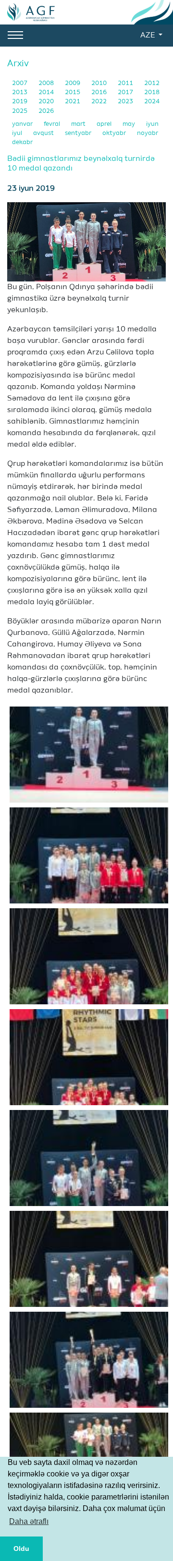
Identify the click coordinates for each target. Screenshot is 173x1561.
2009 (73, 83)
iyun (152, 124)
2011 (126, 83)
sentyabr (79, 133)
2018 (152, 92)
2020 (46, 101)
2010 (99, 83)
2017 (126, 92)
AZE (148, 35)
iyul (18, 133)
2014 (46, 92)
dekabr (22, 142)
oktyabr (114, 133)
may (129, 124)
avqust (44, 133)
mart (79, 124)
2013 (20, 92)
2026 (46, 111)
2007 (20, 83)
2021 (73, 101)
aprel (105, 124)
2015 (73, 92)
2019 (20, 101)
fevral (53, 124)
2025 (20, 111)
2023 (126, 101)
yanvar (23, 124)
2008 (46, 83)
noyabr (147, 133)
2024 (152, 101)
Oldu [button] (21, 1548)
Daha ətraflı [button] (29, 1521)
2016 (99, 92)
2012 (152, 83)
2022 (99, 101)
